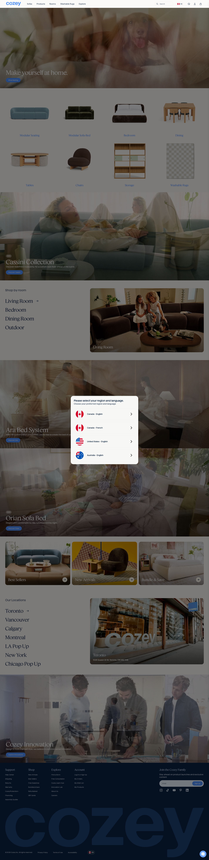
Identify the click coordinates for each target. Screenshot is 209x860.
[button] (164, 4)
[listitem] (29, 4)
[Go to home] (13, 4)
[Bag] (200, 4)
